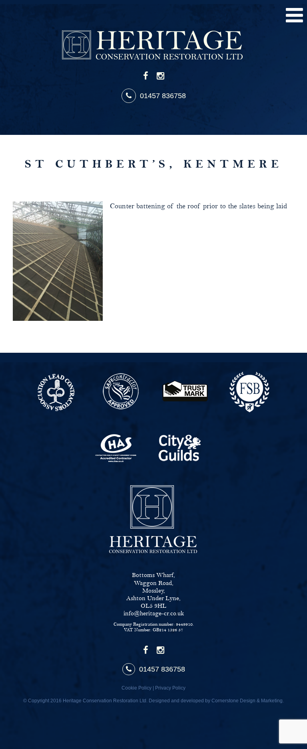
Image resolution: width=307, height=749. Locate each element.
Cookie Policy (137, 688)
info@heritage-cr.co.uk (154, 613)
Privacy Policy (170, 688)
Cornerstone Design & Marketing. (247, 701)
